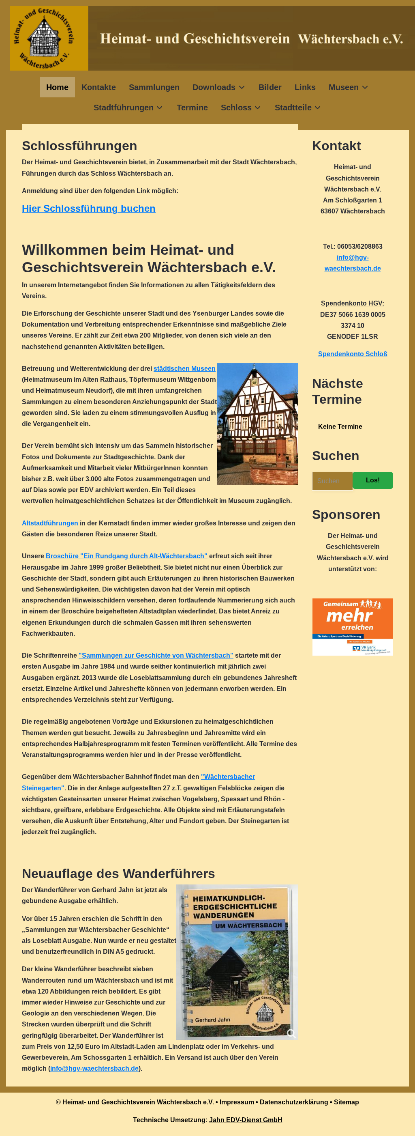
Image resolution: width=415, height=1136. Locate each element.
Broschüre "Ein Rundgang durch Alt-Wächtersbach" (127, 556)
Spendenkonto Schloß (352, 354)
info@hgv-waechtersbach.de (94, 1068)
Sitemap (346, 1102)
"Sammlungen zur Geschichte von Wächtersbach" (156, 655)
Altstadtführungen (50, 523)
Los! (373, 480)
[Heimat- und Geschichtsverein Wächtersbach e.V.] (212, 38)
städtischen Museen (185, 368)
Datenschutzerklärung (294, 1102)
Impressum (237, 1102)
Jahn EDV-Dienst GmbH (245, 1120)
